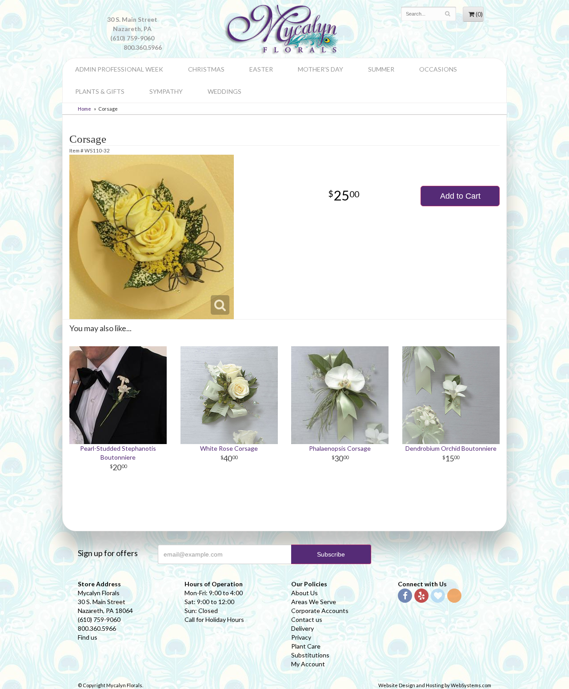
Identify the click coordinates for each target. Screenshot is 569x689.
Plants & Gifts (99, 91)
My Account (308, 664)
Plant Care (306, 646)
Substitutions (310, 655)
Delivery (302, 628)
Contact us (306, 619)
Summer (381, 69)
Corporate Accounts (320, 610)
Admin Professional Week (119, 69)
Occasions (438, 69)
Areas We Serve (313, 601)
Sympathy (166, 91)
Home (84, 109)
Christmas (206, 69)
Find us (87, 637)
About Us (304, 593)
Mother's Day (320, 69)
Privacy (301, 637)
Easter (261, 69)
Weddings (224, 91)
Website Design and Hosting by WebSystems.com (434, 685)
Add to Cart (460, 196)
